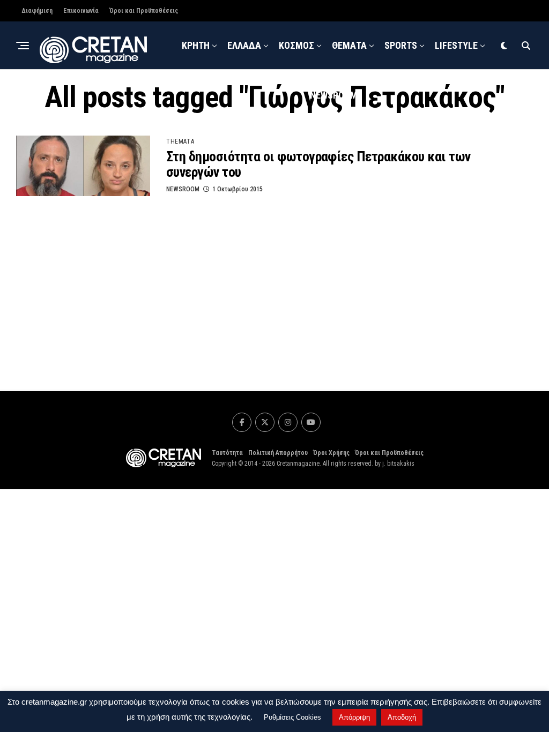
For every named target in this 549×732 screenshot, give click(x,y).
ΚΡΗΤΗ (196, 45)
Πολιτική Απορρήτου (278, 453)
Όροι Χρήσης (331, 453)
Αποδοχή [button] (402, 717)
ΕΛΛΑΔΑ (244, 45)
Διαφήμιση (37, 10)
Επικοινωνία (81, 10)
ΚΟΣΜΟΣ (296, 45)
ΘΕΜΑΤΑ (349, 45)
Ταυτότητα (227, 453)
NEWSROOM (334, 95)
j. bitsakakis (398, 463)
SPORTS (400, 45)
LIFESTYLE (456, 45)
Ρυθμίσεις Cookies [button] (292, 717)
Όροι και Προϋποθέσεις (143, 10)
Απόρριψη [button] (354, 717)
